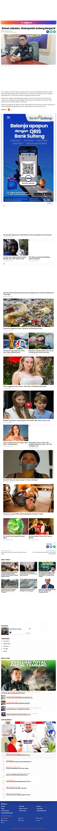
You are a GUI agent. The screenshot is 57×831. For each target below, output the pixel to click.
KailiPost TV (9, 773)
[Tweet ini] (51, 31)
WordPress (40, 818)
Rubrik (29, 691)
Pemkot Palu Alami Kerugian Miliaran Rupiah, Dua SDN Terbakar (8, 591)
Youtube (22, 820)
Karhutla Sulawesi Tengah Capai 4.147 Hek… (18, 794)
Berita (7, 767)
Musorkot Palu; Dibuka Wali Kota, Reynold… (18, 703)
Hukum (3, 691)
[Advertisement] (28, 10)
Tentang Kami (5, 810)
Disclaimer (40, 808)
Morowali (13, 691)
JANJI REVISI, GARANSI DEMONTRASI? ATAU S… (18, 781)
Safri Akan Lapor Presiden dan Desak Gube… (13, 693)
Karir (2, 808)
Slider (5, 651)
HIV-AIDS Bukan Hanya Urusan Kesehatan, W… (19, 761)
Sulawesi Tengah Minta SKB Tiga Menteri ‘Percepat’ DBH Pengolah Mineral (47, 591)
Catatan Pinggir (10, 696)
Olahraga (8, 702)
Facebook (5, 818)
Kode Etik (21, 806)
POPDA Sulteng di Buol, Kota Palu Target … (17, 768)
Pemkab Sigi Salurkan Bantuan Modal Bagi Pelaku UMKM (13, 552)
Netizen (13, 713)
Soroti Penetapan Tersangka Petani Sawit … (18, 709)
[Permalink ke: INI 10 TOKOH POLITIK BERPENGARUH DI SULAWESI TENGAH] (28, 737)
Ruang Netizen (22, 707)
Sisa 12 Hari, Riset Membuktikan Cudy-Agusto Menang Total (44, 552)
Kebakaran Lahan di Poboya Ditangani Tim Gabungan (27, 590)
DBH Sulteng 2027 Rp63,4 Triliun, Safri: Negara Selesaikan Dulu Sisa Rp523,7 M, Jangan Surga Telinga (47, 574)
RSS (3, 822)
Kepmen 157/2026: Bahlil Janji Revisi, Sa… (17, 775)
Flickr (39, 820)
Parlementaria (19, 691)
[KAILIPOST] (28, 22)
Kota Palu (6, 641)
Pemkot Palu (7, 643)
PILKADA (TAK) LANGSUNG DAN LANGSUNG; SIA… (19, 697)
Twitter (21, 818)
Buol (11, 767)
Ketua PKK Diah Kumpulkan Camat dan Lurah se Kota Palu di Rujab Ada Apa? (28, 574)
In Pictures (7, 691)
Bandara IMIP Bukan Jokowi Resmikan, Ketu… (18, 714)
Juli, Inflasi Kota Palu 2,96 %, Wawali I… (16, 788)
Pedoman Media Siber (7, 813)
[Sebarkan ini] (47, 31)
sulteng (5, 648)
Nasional (14, 753)
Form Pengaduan (41, 810)
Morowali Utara (14, 707)
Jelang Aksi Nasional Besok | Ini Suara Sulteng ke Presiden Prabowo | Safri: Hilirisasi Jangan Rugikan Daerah (9, 574)
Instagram (5, 820)
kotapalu (6, 646)
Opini (16, 696)
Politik (25, 691)
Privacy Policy (23, 808)
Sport (16, 702)
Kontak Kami (22, 810)
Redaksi (39, 806)
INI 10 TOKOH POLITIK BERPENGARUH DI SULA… (18, 755)
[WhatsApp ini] (54, 31)
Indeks (3, 806)
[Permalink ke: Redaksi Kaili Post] (2, 31)
